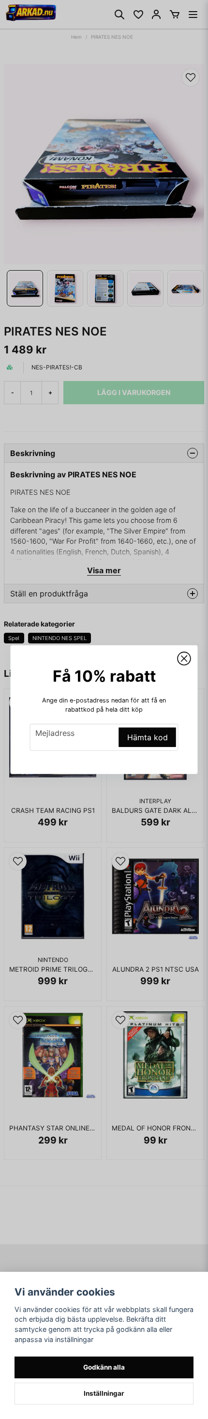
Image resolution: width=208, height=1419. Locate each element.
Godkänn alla (104, 1367)
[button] (184, 658)
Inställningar (104, 1393)
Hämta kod (147, 737)
